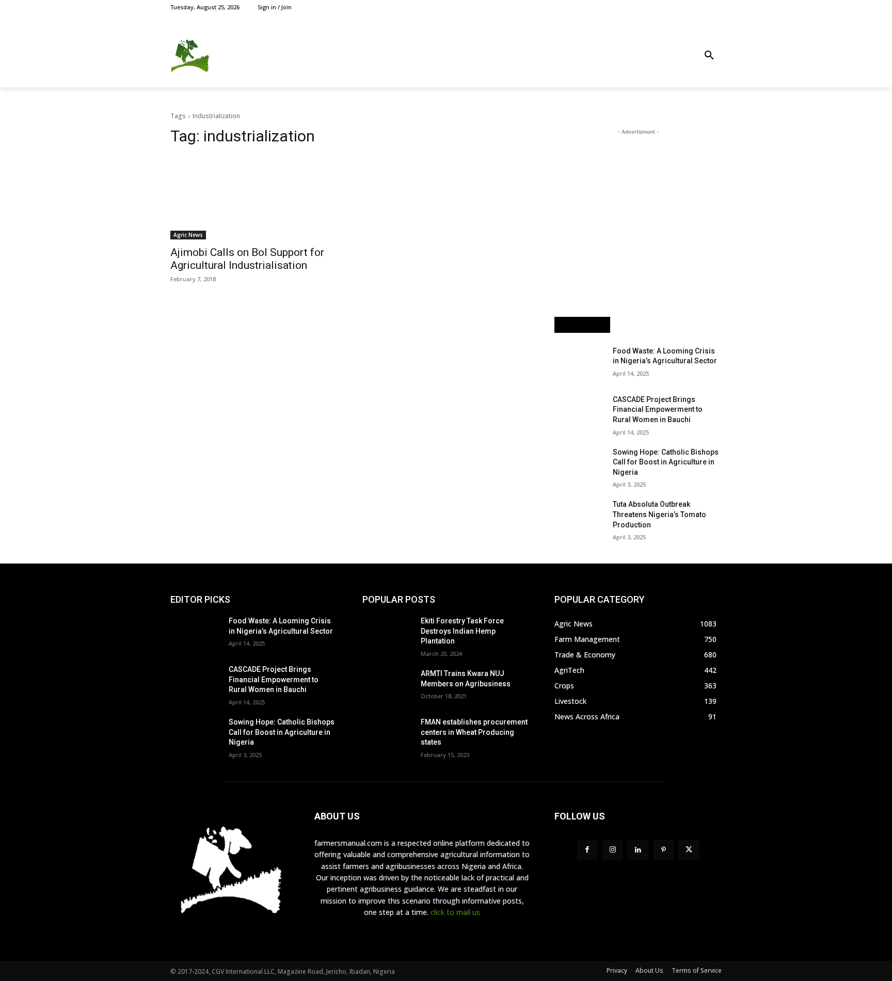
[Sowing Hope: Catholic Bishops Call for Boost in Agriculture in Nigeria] (579, 465)
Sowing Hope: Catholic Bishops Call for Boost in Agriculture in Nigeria (666, 462)
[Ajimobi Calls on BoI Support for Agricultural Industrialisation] (254, 197)
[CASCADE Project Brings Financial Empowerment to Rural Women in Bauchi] (579, 412)
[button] (709, 55)
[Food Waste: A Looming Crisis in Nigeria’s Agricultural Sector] (579, 363)
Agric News (188, 234)
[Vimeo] (704, 7)
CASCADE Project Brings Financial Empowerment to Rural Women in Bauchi (658, 409)
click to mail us (455, 912)
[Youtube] (716, 7)
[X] (692, 7)
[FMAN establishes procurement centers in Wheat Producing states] (387, 734)
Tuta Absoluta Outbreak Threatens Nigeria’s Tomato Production (659, 514)
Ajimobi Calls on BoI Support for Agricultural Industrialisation (247, 258)
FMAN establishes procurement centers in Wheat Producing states (474, 732)
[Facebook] (669, 7)
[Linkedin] (638, 850)
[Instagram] (681, 7)
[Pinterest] (664, 850)
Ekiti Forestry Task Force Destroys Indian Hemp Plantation (462, 631)
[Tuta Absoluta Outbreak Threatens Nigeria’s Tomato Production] (579, 517)
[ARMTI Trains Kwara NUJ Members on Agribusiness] (387, 686)
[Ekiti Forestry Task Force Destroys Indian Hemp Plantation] (387, 633)
